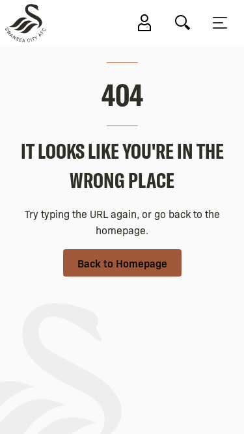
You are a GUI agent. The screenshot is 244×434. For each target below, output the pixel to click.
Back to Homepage (122, 263)
